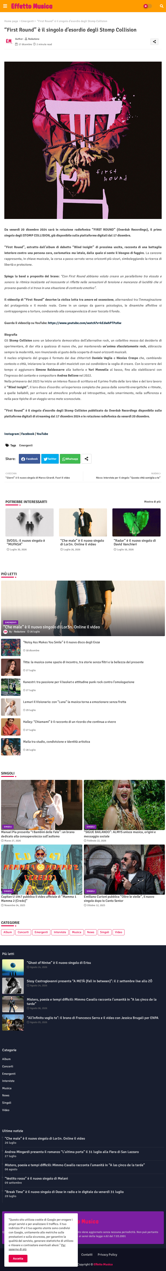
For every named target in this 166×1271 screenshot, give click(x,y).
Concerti (23, 932)
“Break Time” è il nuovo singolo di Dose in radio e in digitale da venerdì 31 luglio (64, 1192)
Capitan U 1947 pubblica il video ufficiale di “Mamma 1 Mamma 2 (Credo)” (38, 899)
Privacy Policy (107, 1255)
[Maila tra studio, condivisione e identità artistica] (11, 746)
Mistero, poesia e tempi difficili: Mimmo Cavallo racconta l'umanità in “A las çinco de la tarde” (91, 1001)
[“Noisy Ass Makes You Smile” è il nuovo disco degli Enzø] (11, 647)
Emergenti (27, 21)
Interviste (60, 932)
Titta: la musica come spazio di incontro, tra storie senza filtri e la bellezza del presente (83, 662)
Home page (11, 21)
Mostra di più (152, 501)
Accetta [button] (18, 1258)
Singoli (104, 932)
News (90, 932)
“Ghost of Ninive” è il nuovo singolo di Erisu (59, 963)
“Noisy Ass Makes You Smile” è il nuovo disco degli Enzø (61, 642)
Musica (76, 932)
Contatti (87, 1255)
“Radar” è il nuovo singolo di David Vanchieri (135, 542)
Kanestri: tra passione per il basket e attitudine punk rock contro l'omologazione (78, 682)
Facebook (32, 459)
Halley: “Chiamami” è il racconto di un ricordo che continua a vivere (69, 722)
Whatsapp (72, 459)
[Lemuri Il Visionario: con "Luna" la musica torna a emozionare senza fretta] (11, 707)
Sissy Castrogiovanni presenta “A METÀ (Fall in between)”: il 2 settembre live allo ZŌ (89, 981)
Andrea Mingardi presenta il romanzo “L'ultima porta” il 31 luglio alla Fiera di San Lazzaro (72, 1152)
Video (118, 932)
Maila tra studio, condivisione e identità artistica (56, 742)
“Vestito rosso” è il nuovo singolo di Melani (36, 1178)
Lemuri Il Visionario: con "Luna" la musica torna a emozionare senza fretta (74, 702)
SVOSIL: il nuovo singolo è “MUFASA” (26, 542)
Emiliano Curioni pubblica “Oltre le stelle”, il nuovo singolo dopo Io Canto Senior (119, 899)
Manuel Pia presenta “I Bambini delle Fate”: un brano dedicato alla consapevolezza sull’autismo (38, 834)
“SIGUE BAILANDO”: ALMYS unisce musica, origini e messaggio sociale (120, 834)
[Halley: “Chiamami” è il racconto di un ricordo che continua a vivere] (11, 727)
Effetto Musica (103, 1264)
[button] (161, 6)
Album (7, 932)
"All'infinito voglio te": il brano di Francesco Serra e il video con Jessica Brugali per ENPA (92, 1018)
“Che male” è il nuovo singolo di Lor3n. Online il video (82, 542)
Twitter (52, 459)
